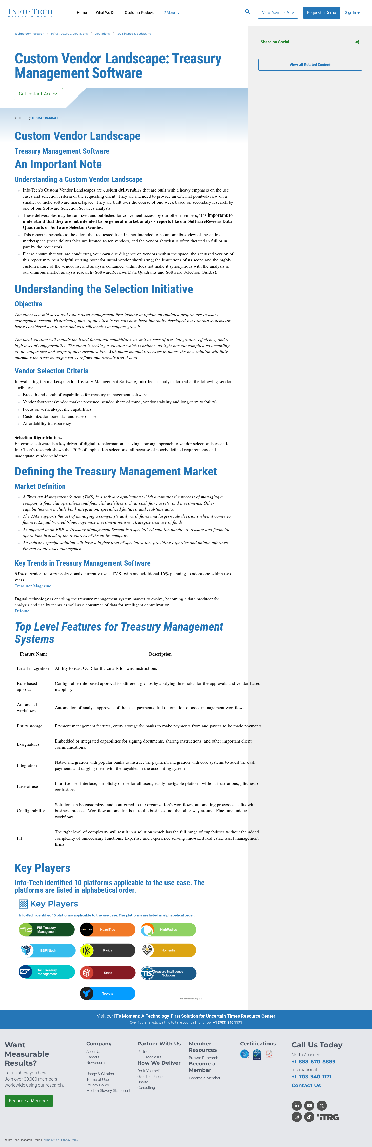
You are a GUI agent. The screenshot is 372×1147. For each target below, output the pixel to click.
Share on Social (275, 42)
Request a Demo (321, 12)
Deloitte (22, 611)
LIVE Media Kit (149, 1057)
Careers (92, 1057)
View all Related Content (310, 64)
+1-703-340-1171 (312, 1076)
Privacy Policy (97, 1085)
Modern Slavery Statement (108, 1090)
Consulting (146, 1087)
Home (82, 12)
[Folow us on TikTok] (309, 1117)
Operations (102, 33)
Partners (144, 1051)
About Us (93, 1051)
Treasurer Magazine (33, 586)
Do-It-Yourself (148, 1071)
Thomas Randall (45, 118)
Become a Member (28, 1101)
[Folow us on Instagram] (297, 1117)
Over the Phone (150, 1076)
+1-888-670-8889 (314, 1061)
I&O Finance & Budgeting (134, 33)
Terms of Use (97, 1079)
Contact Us (306, 1085)
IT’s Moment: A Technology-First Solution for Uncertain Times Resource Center (194, 1016)
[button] (353, 12)
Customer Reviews (139, 12)
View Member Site (278, 12)
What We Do (105, 12)
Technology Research (29, 33)
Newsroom (95, 1062)
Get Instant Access (38, 94)
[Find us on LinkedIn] (297, 1106)
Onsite (142, 1082)
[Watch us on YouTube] (309, 1106)
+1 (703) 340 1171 (227, 1022)
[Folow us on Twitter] (322, 1106)
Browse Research (203, 1058)
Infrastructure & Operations (69, 33)
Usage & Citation (100, 1074)
